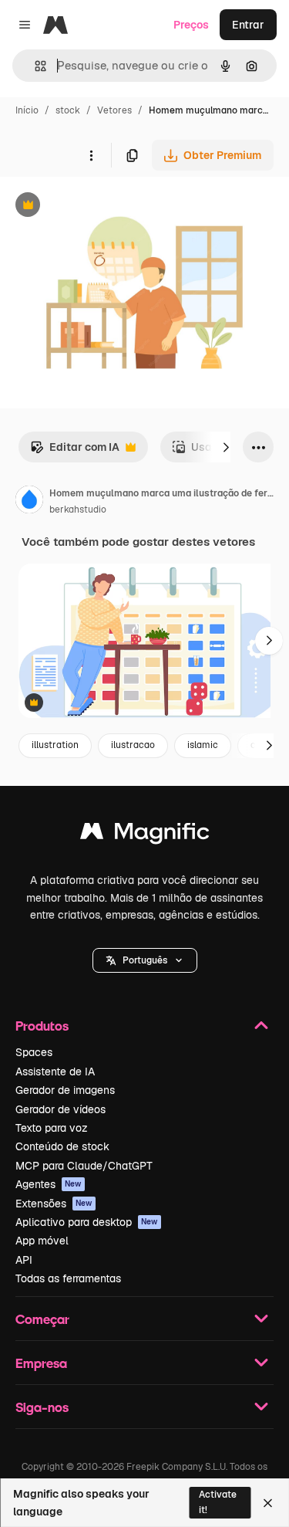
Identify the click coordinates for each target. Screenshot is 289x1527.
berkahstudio (77, 509)
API (23, 1260)
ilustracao (133, 745)
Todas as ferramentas (68, 1278)
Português (145, 960)
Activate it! (218, 1501)
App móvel (42, 1241)
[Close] (268, 1503)
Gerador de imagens (65, 1090)
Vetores (114, 110)
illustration (55, 745)
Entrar (248, 25)
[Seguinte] (226, 447)
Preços (191, 25)
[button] (144, 960)
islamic (202, 745)
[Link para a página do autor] (29, 502)
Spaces (33, 1052)
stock (67, 110)
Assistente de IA (55, 1071)
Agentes (48, 1184)
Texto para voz (51, 1128)
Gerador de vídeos (60, 1109)
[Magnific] (145, 835)
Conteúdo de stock (62, 1146)
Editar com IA (74, 451)
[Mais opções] (91, 155)
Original (98, 206)
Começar (42, 1319)
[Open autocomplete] (34, 66)
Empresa (41, 1363)
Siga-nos (42, 1407)
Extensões (53, 1203)
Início (27, 110)
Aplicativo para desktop (86, 1222)
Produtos (42, 1025)
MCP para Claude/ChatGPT (84, 1166)
